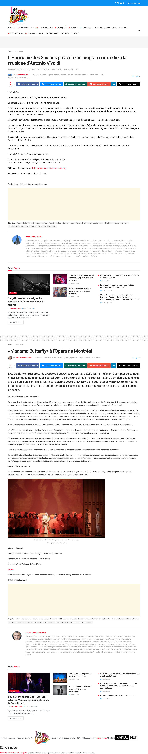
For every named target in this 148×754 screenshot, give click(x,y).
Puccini (73, 622)
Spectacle (90, 75)
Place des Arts (62, 622)
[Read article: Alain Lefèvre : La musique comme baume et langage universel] (60, 292)
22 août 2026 (74, 679)
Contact (75, 33)
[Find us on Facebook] (115, 3)
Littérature (16, 33)
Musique (61, 28)
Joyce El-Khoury (60, 619)
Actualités (14, 691)
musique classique (34, 226)
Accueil (11, 28)
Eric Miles (108, 223)
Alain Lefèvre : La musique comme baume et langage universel (80, 291)
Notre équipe (52, 33)
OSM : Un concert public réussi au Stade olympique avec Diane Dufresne (81, 277)
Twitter (10, 753)
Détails (11, 569)
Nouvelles (60, 358)
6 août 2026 (105, 281)
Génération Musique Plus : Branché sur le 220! (118, 696)
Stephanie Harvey (85, 622)
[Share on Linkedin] (113, 84)
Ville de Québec (100, 75)
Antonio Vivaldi (48, 223)
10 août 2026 (74, 296)
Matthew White (132, 619)
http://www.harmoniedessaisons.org (49, 168)
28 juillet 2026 (106, 302)
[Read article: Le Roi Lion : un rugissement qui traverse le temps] (60, 678)
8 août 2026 (105, 699)
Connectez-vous (134, 3)
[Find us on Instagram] (118, 3)
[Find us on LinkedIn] (124, 3)
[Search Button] (139, 30)
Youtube (16, 753)
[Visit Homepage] (18, 15)
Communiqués (45, 28)
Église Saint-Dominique (65, 223)
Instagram (24, 753)
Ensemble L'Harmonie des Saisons (89, 223)
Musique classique (74, 75)
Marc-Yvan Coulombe (24, 358)
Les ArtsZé (85, 619)
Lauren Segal (74, 619)
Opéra (67, 358)
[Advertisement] (98, 15)
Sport (41, 33)
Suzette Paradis (16, 706)
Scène (73, 28)
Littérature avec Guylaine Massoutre (112, 28)
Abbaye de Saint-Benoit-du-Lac (28, 223)
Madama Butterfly (99, 619)
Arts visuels (26, 28)
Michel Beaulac (15, 622)
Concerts (55, 75)
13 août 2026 (74, 283)
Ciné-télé (87, 28)
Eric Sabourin (15, 308)
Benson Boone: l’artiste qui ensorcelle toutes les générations (80, 689)
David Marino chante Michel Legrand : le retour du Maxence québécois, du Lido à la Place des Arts (28, 700)
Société (31, 33)
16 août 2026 (74, 694)
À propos (65, 33)
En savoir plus (17, 322)
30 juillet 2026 (106, 290)
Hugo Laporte (47, 619)
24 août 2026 (27, 308)
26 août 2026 (29, 706)
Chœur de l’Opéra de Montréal (28, 619)
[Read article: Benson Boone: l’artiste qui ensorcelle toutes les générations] (60, 690)
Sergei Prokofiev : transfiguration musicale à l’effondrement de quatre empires (26, 301)
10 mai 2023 (39, 358)
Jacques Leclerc (22, 75)
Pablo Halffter (49, 622)
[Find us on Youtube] (121, 3)
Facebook (3, 753)
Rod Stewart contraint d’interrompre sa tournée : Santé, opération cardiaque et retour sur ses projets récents (119, 686)
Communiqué (19, 51)
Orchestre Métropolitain (32, 622)
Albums (13, 293)
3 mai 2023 (35, 75)
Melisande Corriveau (17, 226)
